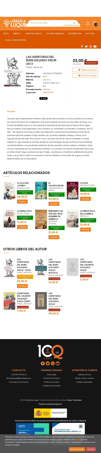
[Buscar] (74, 23)
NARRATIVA (48, 92)
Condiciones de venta (51, 386)
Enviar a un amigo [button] (88, 75)
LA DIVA (84, 182)
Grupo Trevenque (74, 400)
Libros (16, 33)
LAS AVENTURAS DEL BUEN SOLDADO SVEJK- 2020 (24, 265)
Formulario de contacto (18, 382)
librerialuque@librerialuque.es (18, 378)
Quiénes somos (84, 375)
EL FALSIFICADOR (56, 184)
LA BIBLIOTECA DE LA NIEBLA (87, 212)
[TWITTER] (86, 46)
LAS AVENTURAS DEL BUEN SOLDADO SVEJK (55, 299)
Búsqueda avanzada (71, 25)
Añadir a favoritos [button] (88, 70)
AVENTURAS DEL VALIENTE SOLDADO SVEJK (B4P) (24, 297)
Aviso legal (51, 375)
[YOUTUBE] (95, 46)
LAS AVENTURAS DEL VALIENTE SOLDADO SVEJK (87, 265)
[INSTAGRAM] (91, 46)
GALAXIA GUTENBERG (52, 73)
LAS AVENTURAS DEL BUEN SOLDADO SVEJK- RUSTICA (55, 266)
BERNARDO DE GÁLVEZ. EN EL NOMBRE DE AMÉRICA (56, 215)
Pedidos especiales (84, 382)
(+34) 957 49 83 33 (19, 375)
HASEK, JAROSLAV (34, 67)
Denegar (91, 449)
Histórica (47, 80)
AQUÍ (78, 440)
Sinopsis (11, 111)
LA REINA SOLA (24, 210)
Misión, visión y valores (84, 378)
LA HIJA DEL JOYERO (23, 184)
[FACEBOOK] (82, 46)
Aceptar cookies (77, 449)
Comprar (22, 201)
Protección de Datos (51, 378)
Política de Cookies (51, 382)
